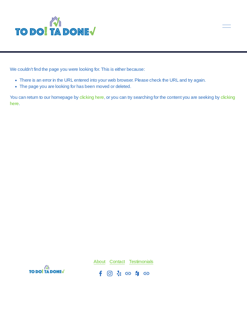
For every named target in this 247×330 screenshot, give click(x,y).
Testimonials (141, 261)
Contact (117, 261)
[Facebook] (100, 273)
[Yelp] (119, 273)
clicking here (92, 97)
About (99, 261)
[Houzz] (137, 273)
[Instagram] (110, 273)
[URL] (128, 273)
